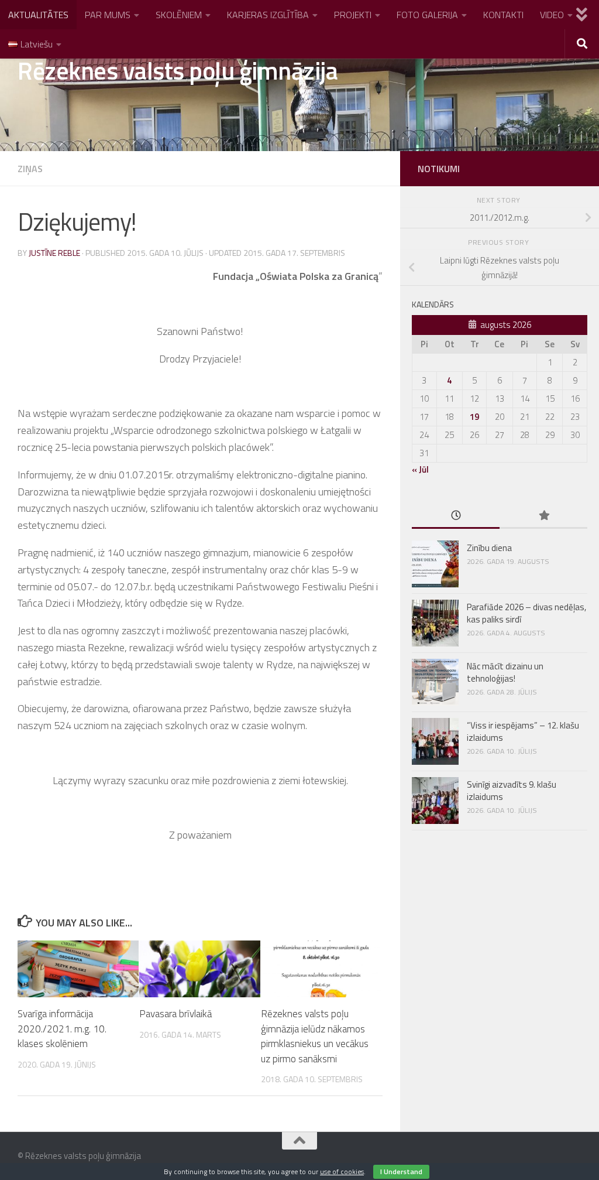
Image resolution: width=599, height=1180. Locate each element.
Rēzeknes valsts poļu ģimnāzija (178, 70)
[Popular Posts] (543, 516)
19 (474, 416)
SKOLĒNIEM (179, 15)
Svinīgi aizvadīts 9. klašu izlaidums (511, 790)
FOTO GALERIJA (427, 15)
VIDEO (552, 15)
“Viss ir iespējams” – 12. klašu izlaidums (523, 731)
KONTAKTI (503, 15)
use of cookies (342, 1171)
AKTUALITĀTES (38, 15)
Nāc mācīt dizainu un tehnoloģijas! (505, 672)
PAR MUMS (107, 15)
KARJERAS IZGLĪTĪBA (268, 15)
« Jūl (420, 469)
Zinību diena (489, 548)
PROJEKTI (352, 15)
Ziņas (30, 169)
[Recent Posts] (456, 516)
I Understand (401, 1171)
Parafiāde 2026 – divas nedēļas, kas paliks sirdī (526, 613)
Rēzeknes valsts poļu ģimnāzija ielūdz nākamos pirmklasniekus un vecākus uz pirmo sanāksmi (315, 1036)
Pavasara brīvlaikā (175, 1013)
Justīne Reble (54, 253)
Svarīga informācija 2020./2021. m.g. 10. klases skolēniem (62, 1028)
